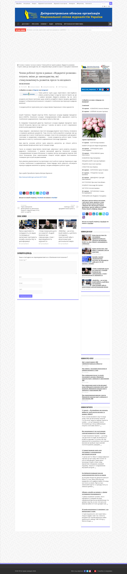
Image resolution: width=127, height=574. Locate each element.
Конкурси (72, 3)
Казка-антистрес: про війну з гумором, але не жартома (100, 250)
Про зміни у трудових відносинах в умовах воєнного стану (94, 369)
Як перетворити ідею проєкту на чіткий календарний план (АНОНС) (46, 30)
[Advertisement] (63, 47)
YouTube (54, 197)
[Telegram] (109, 6)
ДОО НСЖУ (25, 24)
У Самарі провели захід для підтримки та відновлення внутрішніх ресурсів (92, 452)
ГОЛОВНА (18, 24)
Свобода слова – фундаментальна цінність (67, 206)
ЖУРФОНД (58, 24)
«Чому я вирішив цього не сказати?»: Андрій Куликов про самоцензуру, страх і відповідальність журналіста (48, 236)
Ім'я (20, 277)
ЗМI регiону (80, 3)
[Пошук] (110, 3)
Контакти (89, 3)
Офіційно (19, 3)
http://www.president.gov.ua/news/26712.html (33, 177)
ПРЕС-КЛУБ (35, 24)
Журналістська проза (60, 3)
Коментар (22, 260)
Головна (21, 65)
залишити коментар (48, 87)
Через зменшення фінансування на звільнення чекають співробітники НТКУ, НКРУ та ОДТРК (30, 208)
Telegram (36, 90)
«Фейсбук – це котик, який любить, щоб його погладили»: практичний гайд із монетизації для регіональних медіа (68, 236)
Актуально (27, 3)
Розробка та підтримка (104, 571)
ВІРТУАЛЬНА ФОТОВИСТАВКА (73, 24)
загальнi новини (36, 65)
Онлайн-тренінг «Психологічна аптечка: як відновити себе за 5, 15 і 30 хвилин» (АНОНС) (95, 260)
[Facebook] (102, 6)
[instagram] (106, 6)
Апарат (34, 3)
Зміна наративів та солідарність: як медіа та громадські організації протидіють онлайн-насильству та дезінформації (28, 236)
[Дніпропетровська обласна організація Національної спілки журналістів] (63, 13)
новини (27, 65)
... (100, 425)
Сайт (20, 289)
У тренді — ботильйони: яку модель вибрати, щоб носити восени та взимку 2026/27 (95, 412)
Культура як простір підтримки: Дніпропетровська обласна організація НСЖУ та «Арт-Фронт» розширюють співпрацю (94, 239)
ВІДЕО (51, 24)
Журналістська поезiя (45, 3)
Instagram (44, 90)
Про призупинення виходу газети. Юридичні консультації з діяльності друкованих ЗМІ (95, 397)
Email (20, 283)
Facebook (40, 197)
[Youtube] (105, 6)
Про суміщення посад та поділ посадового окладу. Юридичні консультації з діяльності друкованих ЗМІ (95, 377)
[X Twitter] (111, 6)
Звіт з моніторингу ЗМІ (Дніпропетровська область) (92, 363)
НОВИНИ (43, 24)
